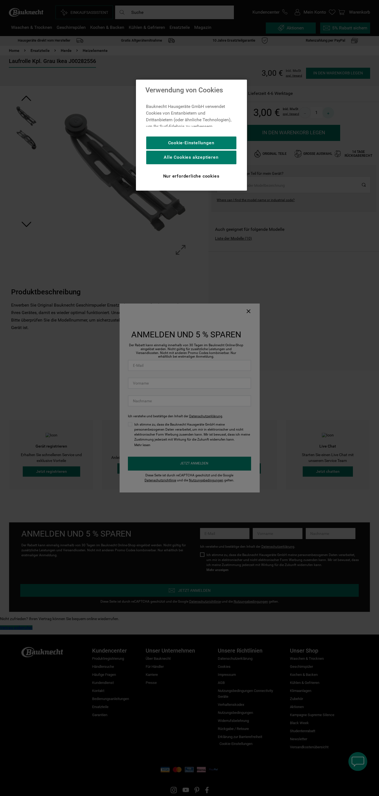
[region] (191, 135)
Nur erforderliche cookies (191, 176)
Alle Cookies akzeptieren (191, 157)
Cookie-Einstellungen (191, 142)
